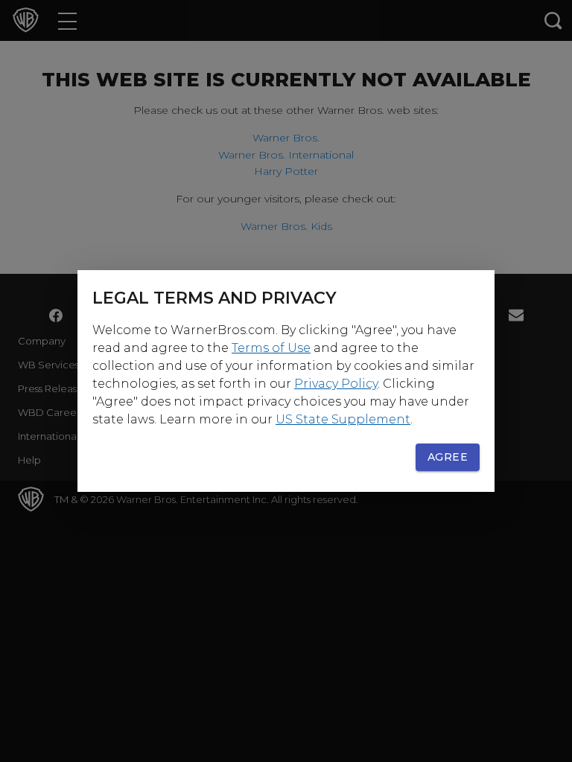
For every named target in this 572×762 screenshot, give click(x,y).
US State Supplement (343, 419)
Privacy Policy (336, 384)
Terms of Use (271, 348)
